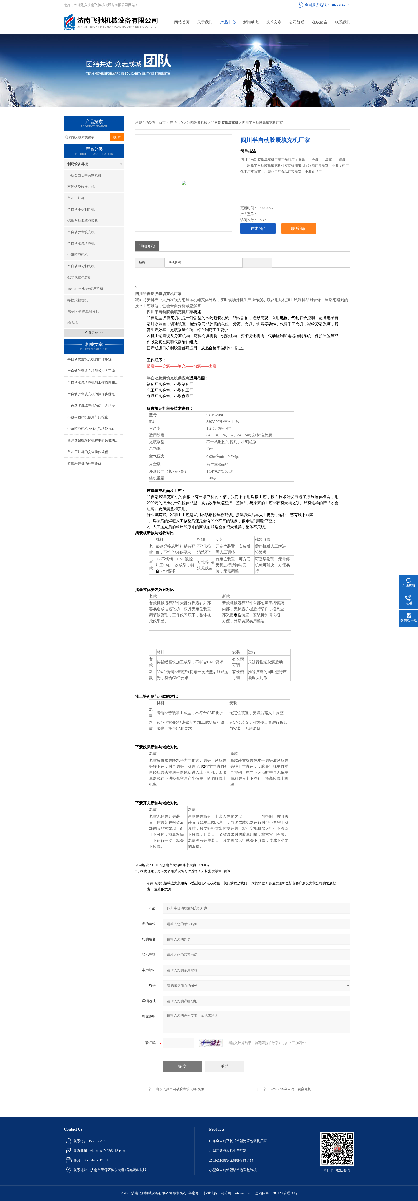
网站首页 (182, 22)
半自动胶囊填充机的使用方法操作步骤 (95, 405)
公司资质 (297, 22)
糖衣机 (72, 323)
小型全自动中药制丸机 (84, 175)
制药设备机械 (77, 164)
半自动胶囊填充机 (81, 232)
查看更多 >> (94, 332)
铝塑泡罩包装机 (79, 277)
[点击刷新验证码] (211, 1043)
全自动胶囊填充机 (81, 243)
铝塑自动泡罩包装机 (82, 221)
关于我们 (205, 22)
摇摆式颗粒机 (77, 300)
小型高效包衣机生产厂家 (227, 1150)
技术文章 (274, 22)
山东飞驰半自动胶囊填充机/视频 (180, 1089)
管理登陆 (290, 1193)
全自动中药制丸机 (81, 266)
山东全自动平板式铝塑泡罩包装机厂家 (238, 1141)
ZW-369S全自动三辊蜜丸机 (291, 1089)
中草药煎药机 (77, 255)
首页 (162, 123)
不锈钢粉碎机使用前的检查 (87, 417)
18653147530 (340, 5)
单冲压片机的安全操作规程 (87, 452)
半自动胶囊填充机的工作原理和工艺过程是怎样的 (95, 382)
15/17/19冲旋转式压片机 (85, 289)
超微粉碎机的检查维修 (84, 463)
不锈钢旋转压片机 (81, 187)
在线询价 (258, 228)
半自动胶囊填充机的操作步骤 (89, 359)
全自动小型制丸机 (81, 209)
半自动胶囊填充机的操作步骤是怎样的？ (95, 394)
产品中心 (228, 22)
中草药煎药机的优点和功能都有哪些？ (95, 429)
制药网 (226, 1193)
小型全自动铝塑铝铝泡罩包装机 (233, 1170)
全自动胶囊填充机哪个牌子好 (231, 1160)
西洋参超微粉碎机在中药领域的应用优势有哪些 (95, 440)
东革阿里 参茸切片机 (83, 311)
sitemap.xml (243, 1193)
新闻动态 (251, 22)
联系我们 (343, 22)
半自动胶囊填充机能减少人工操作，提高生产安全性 (95, 371)
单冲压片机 (75, 198)
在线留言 (320, 22)
